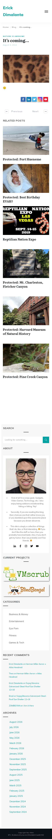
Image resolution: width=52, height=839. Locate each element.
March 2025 (15, 785)
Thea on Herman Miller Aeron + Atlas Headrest (25, 675)
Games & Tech (16, 642)
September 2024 (18, 812)
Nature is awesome (14, 36)
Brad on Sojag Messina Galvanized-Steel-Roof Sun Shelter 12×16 (28, 698)
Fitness (12, 635)
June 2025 (14, 780)
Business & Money (18, 614)
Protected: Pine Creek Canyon (25, 376)
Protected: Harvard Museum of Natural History (24, 331)
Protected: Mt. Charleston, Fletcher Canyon (23, 284)
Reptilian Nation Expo (19, 239)
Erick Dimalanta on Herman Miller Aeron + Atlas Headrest (27, 666)
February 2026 (16, 748)
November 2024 (17, 806)
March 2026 (15, 743)
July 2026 (14, 727)
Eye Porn (13, 628)
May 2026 (14, 737)
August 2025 (15, 774)
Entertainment (16, 621)
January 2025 (16, 796)
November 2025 (17, 764)
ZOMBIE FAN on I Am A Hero (21, 705)
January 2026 (16, 753)
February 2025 (16, 790)
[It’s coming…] (26, 69)
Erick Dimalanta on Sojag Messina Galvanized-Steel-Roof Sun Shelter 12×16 (24, 686)
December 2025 (17, 759)
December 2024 (17, 801)
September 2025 (18, 769)
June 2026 (14, 732)
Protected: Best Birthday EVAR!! (21, 199)
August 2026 (15, 722)
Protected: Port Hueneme (22, 159)
